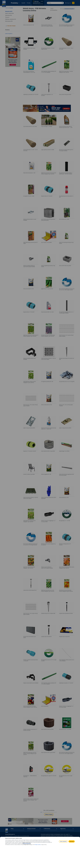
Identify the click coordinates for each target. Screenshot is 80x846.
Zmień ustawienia (63, 841)
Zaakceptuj (72, 841)
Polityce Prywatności (26, 843)
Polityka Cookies (37, 844)
